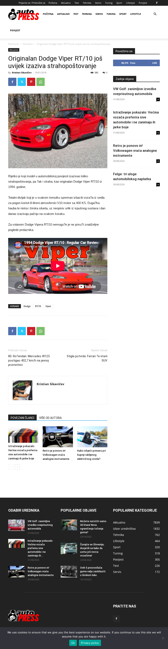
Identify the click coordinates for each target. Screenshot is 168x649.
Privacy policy (90, 642)
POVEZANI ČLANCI (22, 418)
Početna (53, 2)
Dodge (27, 306)
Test (77, 2)
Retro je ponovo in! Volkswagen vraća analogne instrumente (56, 454)
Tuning (108, 2)
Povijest (143, 2)
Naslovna (13, 44)
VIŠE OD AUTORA (50, 418)
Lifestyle (130, 2)
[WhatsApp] (40, 82)
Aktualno (66, 2)
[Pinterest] (31, 82)
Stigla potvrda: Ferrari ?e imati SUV (87, 358)
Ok (73, 642)
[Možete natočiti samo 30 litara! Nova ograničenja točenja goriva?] (69, 524)
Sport (119, 2)
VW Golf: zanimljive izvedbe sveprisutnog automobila (40, 525)
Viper (48, 306)
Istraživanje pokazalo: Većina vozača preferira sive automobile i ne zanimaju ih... (40, 548)
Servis (98, 2)
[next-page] (17, 467)
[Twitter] (22, 82)
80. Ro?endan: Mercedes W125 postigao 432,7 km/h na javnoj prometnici (29, 360)
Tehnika (87, 2)
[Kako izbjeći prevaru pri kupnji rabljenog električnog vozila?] (92, 436)
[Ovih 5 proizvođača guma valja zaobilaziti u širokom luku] (69, 571)
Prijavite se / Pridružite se (32, 2)
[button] (155, 14)
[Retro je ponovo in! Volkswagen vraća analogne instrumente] (58, 436)
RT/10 (38, 306)
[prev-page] (10, 467)
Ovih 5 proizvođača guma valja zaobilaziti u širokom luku (93, 571)
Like (154, 62)
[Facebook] (157, 3)
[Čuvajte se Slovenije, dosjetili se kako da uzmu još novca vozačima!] (69, 548)
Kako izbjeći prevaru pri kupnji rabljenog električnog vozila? (91, 454)
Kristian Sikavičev (22, 72)
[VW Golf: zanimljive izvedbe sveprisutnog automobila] (16, 525)
